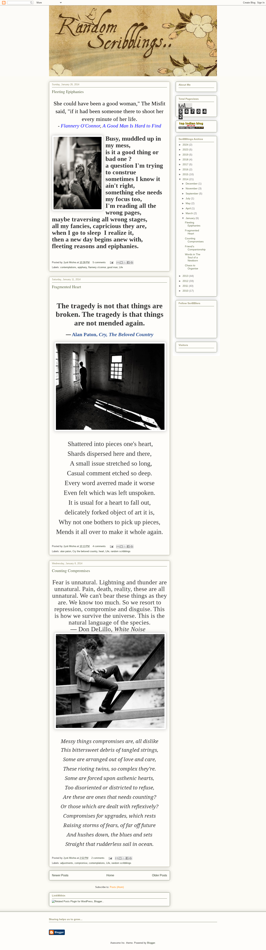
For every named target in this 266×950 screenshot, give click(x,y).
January (191, 218)
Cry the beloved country (85, 551)
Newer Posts (60, 875)
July (188, 198)
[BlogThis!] (121, 262)
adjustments (66, 863)
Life (121, 267)
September (192, 193)
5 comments (99, 262)
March (190, 213)
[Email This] (118, 262)
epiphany (82, 267)
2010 (186, 290)
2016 (186, 169)
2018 (186, 159)
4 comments (99, 546)
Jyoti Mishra (70, 262)
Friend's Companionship (195, 248)
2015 (186, 174)
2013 (186, 275)
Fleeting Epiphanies (68, 91)
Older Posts (159, 875)
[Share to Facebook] (128, 262)
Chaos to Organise (191, 267)
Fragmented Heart (66, 286)
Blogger (151, 942)
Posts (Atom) (117, 887)
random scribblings (120, 551)
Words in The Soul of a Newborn (192, 257)
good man (112, 267)
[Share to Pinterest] (132, 262)
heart (101, 551)
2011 (186, 285)
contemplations (68, 267)
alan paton (65, 551)
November (192, 188)
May (188, 203)
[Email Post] (111, 262)
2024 (186, 144)
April (188, 208)
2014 (186, 179)
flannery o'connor (97, 267)
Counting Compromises (71, 570)
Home (110, 875)
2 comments (97, 858)
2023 (186, 149)
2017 (186, 164)
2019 (186, 154)
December (192, 183)
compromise (81, 863)
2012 (186, 280)
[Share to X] (125, 262)
